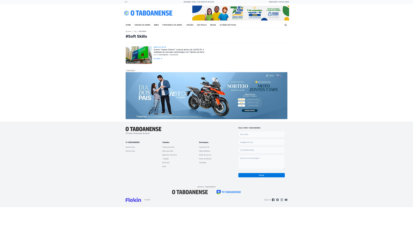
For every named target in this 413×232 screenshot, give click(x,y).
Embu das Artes (160, 47)
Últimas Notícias (228, 25)
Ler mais (157, 58)
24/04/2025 (174, 55)
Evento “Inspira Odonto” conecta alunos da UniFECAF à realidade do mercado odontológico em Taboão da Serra (179, 50)
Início (129, 31)
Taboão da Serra (142, 25)
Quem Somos (130, 147)
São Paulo (202, 25)
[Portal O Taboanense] (190, 192)
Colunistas (202, 162)
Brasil (213, 25)
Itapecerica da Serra (172, 25)
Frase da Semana (205, 159)
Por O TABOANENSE (161, 55)
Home (128, 25)
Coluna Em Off (204, 147)
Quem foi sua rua (205, 155)
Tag (135, 31)
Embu (156, 25)
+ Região (189, 25)
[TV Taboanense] (229, 192)
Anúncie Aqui (130, 151)
